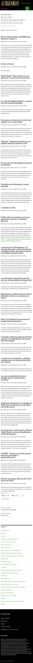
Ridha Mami (17, 651)
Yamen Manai (3, 654)
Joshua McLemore (23, 644)
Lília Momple (3, 647)
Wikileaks (3, 604)
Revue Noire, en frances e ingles (8, 595)
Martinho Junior (16, 647)
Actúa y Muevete (5, 618)
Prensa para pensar (6, 14)
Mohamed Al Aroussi (5, 649)
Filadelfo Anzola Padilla (5, 643)
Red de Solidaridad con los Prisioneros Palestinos (13, 587)
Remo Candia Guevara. (10, 651)
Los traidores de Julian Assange (8, 508)
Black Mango (15, 640)
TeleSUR (3, 598)
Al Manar (3, 536)
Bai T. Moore (10, 640)
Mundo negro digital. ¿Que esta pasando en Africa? (13, 581)
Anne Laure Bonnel (4, 640)
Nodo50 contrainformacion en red (9, 584)
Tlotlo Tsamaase (11, 653)
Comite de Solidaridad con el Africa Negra (11, 553)
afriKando (4, 8)
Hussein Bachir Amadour (25, 643)
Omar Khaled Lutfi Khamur (6, 650)
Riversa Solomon (23, 651)
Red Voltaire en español (6, 590)
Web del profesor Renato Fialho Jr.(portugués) (12, 601)
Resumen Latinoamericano (7, 592)
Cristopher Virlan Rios (22, 642)
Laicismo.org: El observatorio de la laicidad (11, 570)
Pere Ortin (25, 650)
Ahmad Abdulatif (11, 639)
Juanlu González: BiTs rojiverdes (9, 564)
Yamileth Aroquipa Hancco (11, 654)
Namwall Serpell (21, 649)
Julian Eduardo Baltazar (5, 646)
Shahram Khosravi (4, 653)
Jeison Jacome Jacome (15, 644)
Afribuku (3, 533)
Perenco (21, 650)
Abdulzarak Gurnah (4, 639)
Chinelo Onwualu (4, 642)
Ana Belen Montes (23, 639)
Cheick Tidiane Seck (22, 640)
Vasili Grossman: (18, 653)
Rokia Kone (29, 651)
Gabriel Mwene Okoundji (15, 643)
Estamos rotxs (6, 514)
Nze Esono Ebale (28, 649)
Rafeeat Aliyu (3, 651)
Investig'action (4, 558)
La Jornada (3, 567)
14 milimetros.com (5, 530)
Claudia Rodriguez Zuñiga (13, 642)
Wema (30, 653)
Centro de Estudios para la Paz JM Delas (11, 550)
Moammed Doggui (22, 647)
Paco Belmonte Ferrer (15, 650)
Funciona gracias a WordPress (7, 661)
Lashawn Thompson (19, 646)
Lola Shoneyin (25, 646)
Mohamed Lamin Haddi (13, 649)
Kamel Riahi (12, 646)
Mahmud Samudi (9, 647)
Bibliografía (4, 621)
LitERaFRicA (4, 575)
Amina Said (17, 639)
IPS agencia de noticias (6, 561)
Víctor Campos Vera (25, 653)
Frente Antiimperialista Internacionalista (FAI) (12, 556)
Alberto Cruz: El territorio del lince (9, 539)
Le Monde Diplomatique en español (9, 573)
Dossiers (3, 623)
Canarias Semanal (5, 547)
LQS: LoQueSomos (5, 578)
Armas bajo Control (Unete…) (8, 541)
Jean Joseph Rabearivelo (5, 644)
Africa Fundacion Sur (6, 544)
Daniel (13, 26)
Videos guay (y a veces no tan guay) (9, 629)
